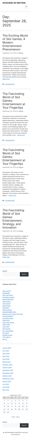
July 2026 (5, 351)
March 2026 (6, 362)
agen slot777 (6, 291)
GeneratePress (15, 434)
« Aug (13, 417)
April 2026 (5, 359)
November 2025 (7, 373)
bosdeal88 (6, 293)
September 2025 (8, 378)
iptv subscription (7, 331)
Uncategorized (9, 84)
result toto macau (8, 322)
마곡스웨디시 (6, 337)
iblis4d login (6, 306)
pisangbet (5, 308)
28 (26, 409)
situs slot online (7, 295)
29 (4, 412)
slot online (5, 327)
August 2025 (6, 381)
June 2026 (6, 353)
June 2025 (6, 387)
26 (19, 409)
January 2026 (7, 367)
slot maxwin (6, 303)
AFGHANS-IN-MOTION (13, 3)
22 (4, 409)
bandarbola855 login (9, 312)
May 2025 (5, 390)
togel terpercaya (7, 299)
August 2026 (6, 348)
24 (12, 409)
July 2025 (5, 384)
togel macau (6, 301)
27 (23, 409)
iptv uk (4, 339)
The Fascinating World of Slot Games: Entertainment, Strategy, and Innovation (13, 218)
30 (8, 412)
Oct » (18, 417)
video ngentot (7, 310)
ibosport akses (7, 335)
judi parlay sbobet (8, 297)
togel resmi (6, 320)
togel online (6, 324)
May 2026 (5, 356)
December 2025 (7, 370)
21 (26, 406)
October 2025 (7, 376)
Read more (6, 79)
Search (4, 271)
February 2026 (7, 364)
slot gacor (5, 333)
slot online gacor (7, 318)
